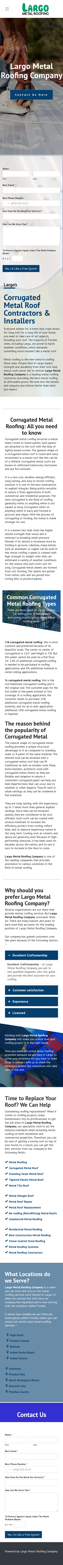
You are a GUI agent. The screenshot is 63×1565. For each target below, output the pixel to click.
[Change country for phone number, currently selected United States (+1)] (6, 203)
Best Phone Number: (14, 198)
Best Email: (9, 185)
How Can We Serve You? (16, 224)
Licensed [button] (19, 1013)
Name (6, 168)
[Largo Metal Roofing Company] (35, 9)
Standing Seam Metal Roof (26, 1174)
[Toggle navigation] (7, 9)
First (4, 179)
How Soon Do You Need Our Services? (23, 211)
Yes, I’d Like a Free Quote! (21, 268)
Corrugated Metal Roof (23, 1168)
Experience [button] (20, 1001)
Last (35, 179)
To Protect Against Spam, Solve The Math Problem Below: (29, 252)
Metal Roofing (18, 1162)
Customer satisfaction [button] (28, 990)
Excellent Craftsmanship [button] (30, 955)
